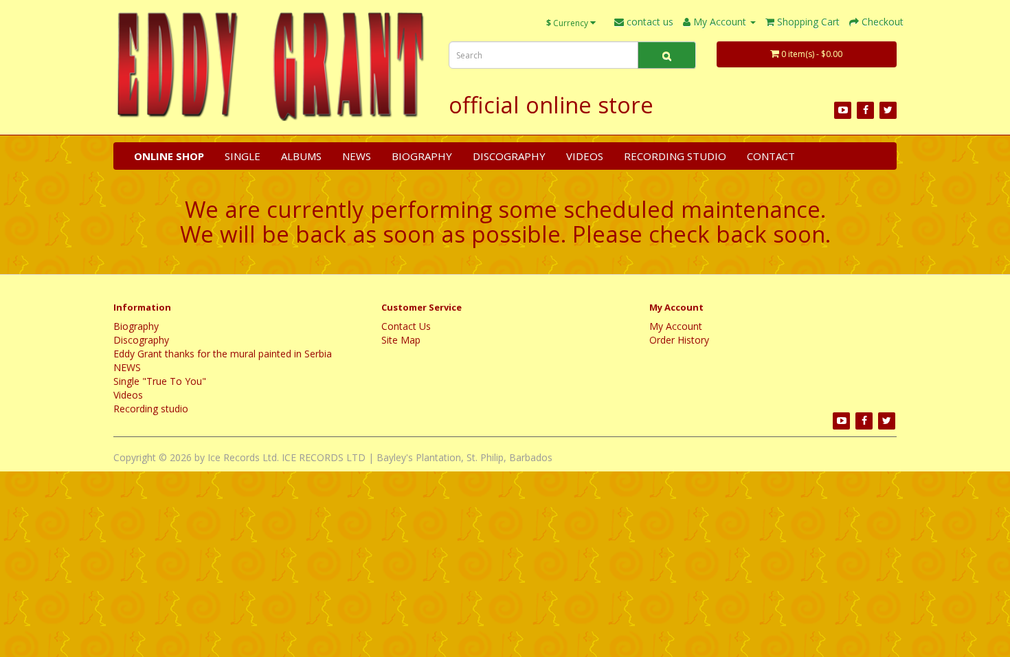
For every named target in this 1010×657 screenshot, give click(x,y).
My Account (675, 326)
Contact (771, 156)
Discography (509, 156)
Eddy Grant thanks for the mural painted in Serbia (222, 353)
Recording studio (675, 156)
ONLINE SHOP (169, 156)
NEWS (356, 156)
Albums (301, 156)
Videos (584, 156)
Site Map (400, 339)
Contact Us (406, 326)
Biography (422, 156)
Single (242, 156)
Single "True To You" (159, 381)
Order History (679, 339)
